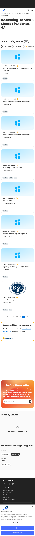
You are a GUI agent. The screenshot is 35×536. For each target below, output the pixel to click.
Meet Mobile (6, 497)
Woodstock (6, 464)
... (10, 317)
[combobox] (7, 46)
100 (27, 317)
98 (20, 317)
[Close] (33, 506)
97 (17, 317)
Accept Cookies (17, 533)
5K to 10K (5, 495)
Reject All (17, 528)
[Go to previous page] (4, 317)
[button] (18, 46)
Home (3, 13)
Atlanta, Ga (10, 13)
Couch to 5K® (7, 493)
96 (13, 317)
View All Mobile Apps (9, 499)
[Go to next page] (31, 317)
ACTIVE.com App (8, 491)
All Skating (5, 454)
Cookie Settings (17, 523)
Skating (17, 13)
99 (23, 317)
